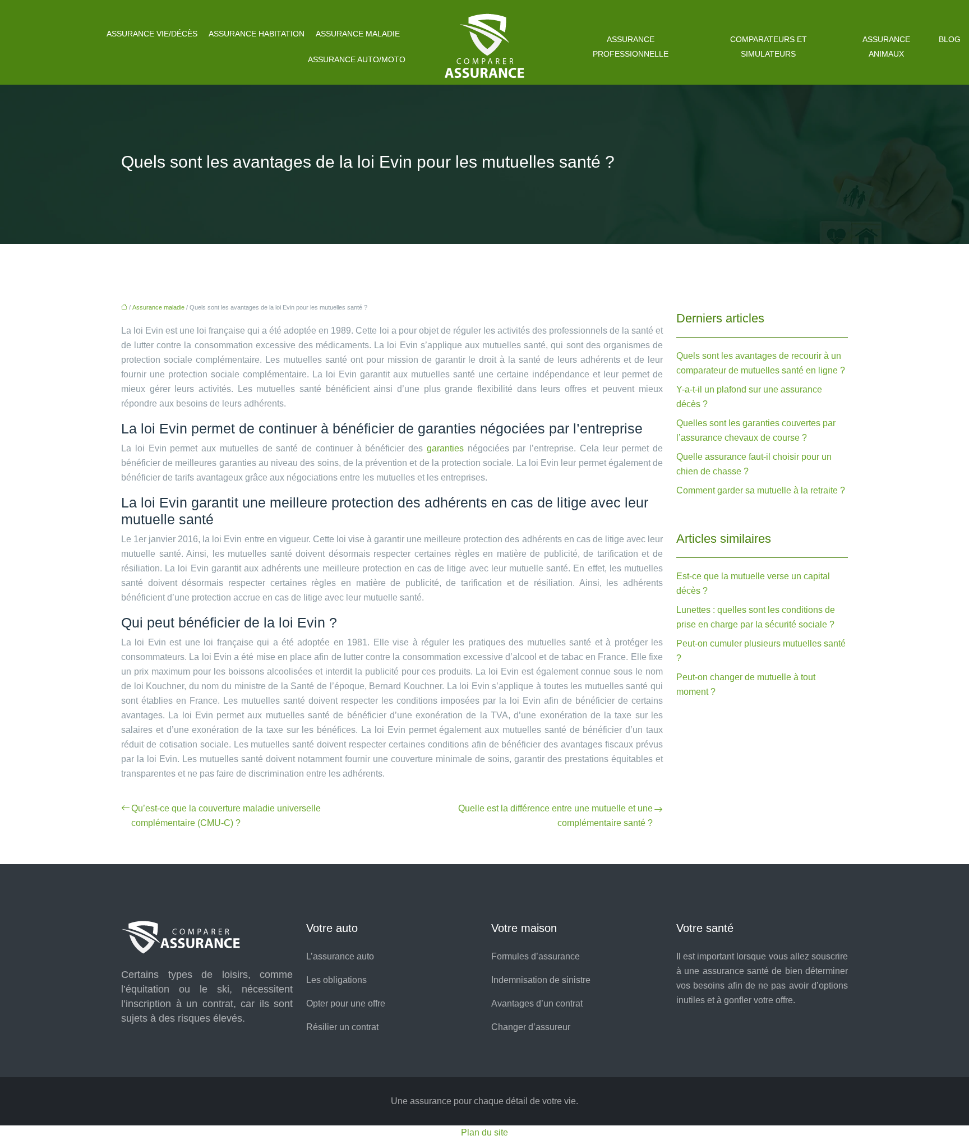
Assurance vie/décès (152, 33)
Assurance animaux (886, 46)
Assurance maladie (358, 33)
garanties (445, 448)
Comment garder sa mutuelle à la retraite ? (760, 490)
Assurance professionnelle (630, 46)
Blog (950, 39)
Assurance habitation (256, 33)
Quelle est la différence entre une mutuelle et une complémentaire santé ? (555, 816)
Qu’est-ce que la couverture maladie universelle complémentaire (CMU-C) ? (226, 816)
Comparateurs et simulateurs (768, 46)
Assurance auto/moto (356, 59)
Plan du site (484, 1132)
